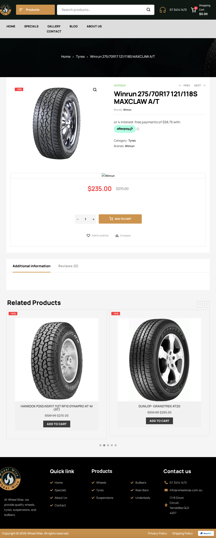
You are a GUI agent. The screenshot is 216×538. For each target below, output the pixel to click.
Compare (125, 235)
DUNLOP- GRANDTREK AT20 (159, 406)
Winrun (127, 109)
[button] (95, 90)
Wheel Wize (35, 533)
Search (148, 10)
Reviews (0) (68, 266)
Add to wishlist (100, 235)
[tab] (35, 265)
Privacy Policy (157, 533)
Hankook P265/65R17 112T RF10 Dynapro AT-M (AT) (57, 408)
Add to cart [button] (57, 424)
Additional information (31, 266)
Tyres (80, 56)
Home (65, 56)
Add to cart (123, 219)
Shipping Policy (182, 533)
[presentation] (199, 304)
